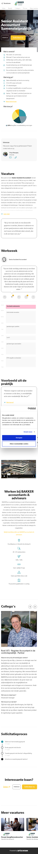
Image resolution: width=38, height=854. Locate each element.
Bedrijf (10, 8)
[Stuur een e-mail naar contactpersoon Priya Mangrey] (10, 157)
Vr (33, 297)
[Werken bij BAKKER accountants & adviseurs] (19, 3)
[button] (21, 307)
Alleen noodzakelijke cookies (19, 444)
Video (3, 8)
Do (26, 297)
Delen (5, 787)
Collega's (17, 8)
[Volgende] (35, 607)
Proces (25, 8)
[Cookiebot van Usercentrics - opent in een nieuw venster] (28, 408)
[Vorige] (30, 607)
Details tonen (28, 432)
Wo (19, 297)
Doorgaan (19, 437)
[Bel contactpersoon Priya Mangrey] (16, 157)
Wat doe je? (10, 402)
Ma (5, 297)
